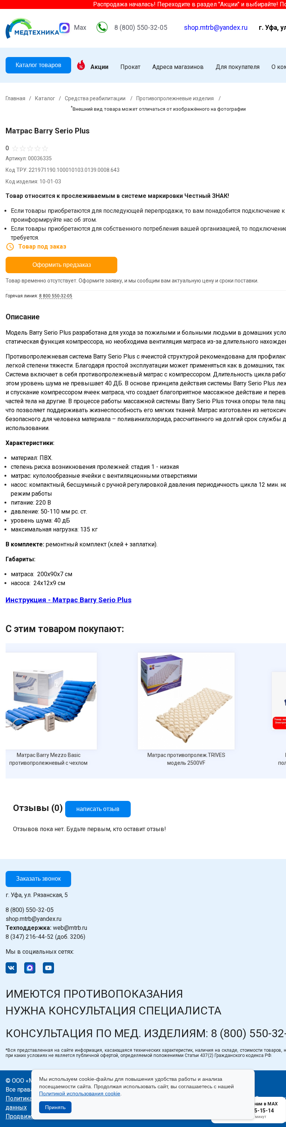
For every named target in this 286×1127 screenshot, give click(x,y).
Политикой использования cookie (79, 1093)
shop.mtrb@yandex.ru (216, 27)
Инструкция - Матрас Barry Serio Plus (68, 600)
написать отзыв (98, 809)
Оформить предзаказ (61, 265)
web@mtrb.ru (46, 927)
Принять (55, 1107)
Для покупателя (238, 67)
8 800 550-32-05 (55, 296)
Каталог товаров (38, 65)
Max (80, 27)
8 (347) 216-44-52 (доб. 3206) (45, 936)
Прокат (130, 67)
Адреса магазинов (178, 67)
